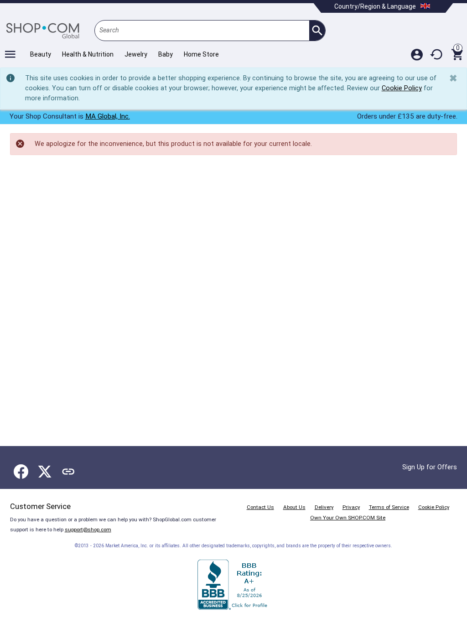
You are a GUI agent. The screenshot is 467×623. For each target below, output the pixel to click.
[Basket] (457, 54)
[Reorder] (437, 54)
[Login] (417, 54)
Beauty (40, 54)
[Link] (68, 472)
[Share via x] (45, 472)
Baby (165, 54)
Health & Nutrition (88, 54)
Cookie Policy (402, 88)
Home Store (201, 54)
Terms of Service (389, 507)
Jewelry (136, 54)
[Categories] (10, 54)
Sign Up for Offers (429, 467)
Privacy (351, 507)
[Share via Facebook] (21, 472)
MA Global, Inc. (107, 116)
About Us (294, 507)
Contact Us (260, 507)
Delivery (324, 507)
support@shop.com (88, 529)
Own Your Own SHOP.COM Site (347, 517)
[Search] (317, 31)
